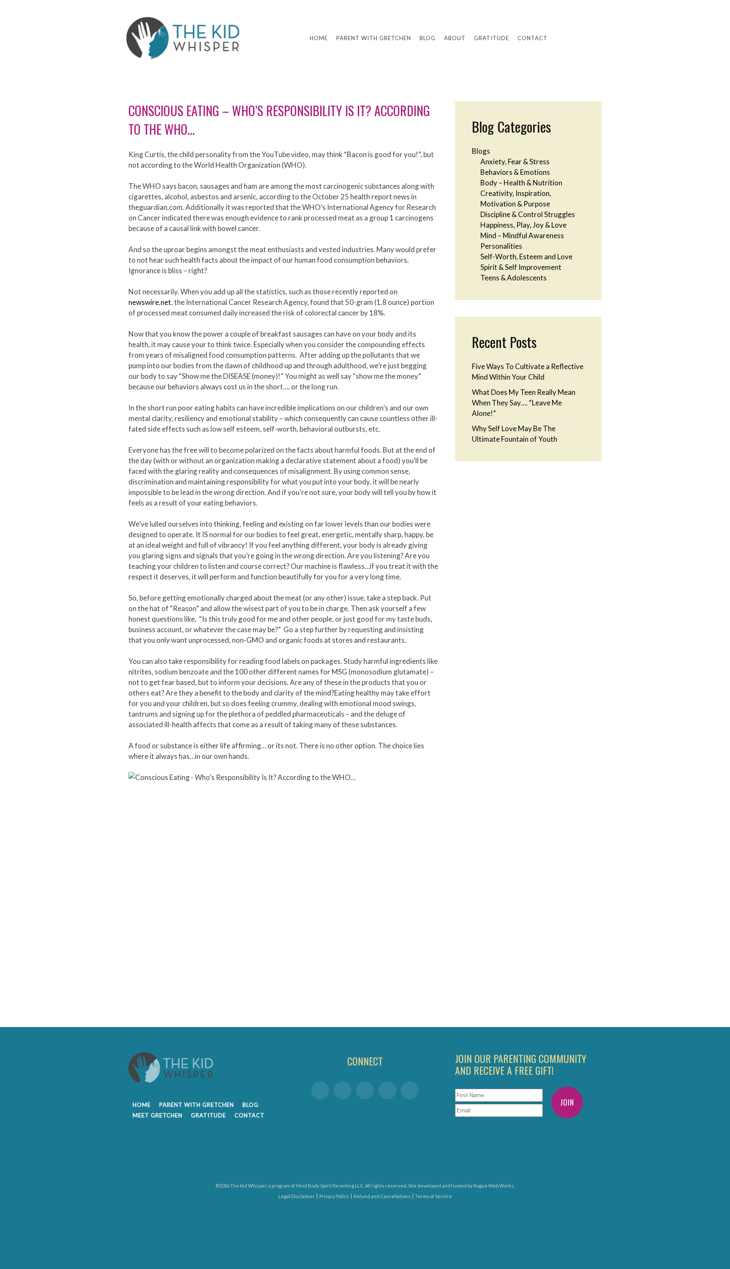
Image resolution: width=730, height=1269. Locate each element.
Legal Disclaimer (296, 1196)
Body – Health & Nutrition (521, 182)
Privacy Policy (334, 1196)
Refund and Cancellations (382, 1196)
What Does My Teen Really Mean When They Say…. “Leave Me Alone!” (523, 403)
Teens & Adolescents (513, 277)
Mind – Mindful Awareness (522, 235)
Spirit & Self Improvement (520, 267)
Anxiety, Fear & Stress (515, 161)
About (455, 38)
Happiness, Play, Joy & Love (523, 224)
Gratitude (491, 38)
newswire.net (149, 302)
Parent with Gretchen (373, 38)
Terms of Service (433, 1196)
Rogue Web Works (494, 1185)
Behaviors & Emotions (515, 172)
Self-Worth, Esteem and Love (526, 256)
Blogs (481, 151)
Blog (427, 38)
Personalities (501, 246)
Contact (533, 38)
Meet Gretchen (157, 1115)
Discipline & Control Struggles (527, 214)
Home (319, 38)
